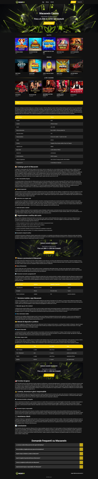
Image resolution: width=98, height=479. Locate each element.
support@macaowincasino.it (77, 473)
